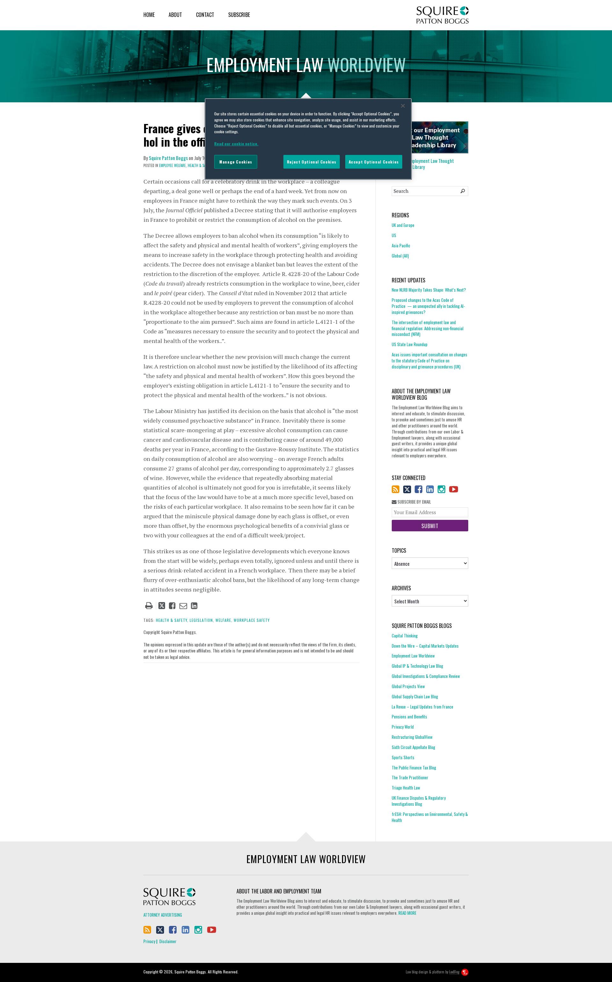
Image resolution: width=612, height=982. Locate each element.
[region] (308, 139)
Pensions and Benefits (409, 716)
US (394, 235)
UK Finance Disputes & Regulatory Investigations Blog (419, 801)
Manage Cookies (235, 162)
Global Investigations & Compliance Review (426, 676)
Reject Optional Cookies (311, 162)
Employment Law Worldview (413, 655)
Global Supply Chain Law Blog (415, 696)
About (175, 14)
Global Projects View (408, 686)
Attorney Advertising (162, 915)
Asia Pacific (401, 245)
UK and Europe (403, 225)
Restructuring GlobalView (412, 737)
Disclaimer (168, 941)
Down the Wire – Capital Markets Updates (425, 646)
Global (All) (400, 255)
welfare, (223, 620)
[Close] (403, 106)
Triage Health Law (406, 787)
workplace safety (252, 620)
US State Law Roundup (409, 344)
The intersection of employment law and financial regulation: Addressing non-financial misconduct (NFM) (427, 328)
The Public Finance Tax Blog (414, 767)
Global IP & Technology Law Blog (417, 666)
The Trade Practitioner (410, 777)
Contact (205, 14)
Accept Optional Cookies (374, 162)
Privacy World (403, 727)
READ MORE (407, 913)
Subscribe (239, 14)
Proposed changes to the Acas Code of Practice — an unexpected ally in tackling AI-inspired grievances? (428, 306)
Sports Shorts (403, 757)
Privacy (149, 941)
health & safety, (172, 620)
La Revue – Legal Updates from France (422, 706)
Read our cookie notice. (236, 144)
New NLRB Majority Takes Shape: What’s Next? (429, 290)
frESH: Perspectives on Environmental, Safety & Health (430, 817)
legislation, (202, 620)
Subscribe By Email (414, 502)
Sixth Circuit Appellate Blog (413, 747)
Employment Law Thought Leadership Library (423, 163)
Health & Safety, (200, 165)
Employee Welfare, (173, 165)
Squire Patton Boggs (443, 15)
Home (149, 14)
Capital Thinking (405, 636)
